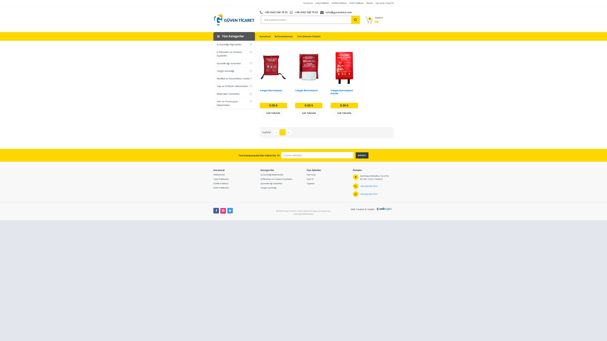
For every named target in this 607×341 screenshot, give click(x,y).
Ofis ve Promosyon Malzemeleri (227, 103)
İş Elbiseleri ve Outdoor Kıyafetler (229, 53)
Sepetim (311, 183)
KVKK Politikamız (221, 187)
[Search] (355, 20)
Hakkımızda (219, 174)
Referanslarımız (284, 36)
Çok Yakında (273, 112)
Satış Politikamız (221, 179)
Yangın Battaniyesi (271, 90)
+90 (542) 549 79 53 (368, 186)
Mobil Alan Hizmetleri (228, 93)
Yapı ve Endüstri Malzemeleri (232, 86)
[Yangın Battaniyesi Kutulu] (344, 67)
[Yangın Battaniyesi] (273, 67)
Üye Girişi (311, 174)
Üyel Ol (310, 179)
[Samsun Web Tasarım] (385, 209)
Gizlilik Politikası (221, 183)
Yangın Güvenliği (225, 70)
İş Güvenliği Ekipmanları (229, 44)
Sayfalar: (267, 132)
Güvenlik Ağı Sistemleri (229, 63)
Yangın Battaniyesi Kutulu (342, 92)
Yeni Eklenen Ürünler (309, 36)
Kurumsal (265, 36)
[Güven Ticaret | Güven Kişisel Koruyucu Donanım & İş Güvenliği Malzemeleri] (234, 19)
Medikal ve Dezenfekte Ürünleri (234, 78)
